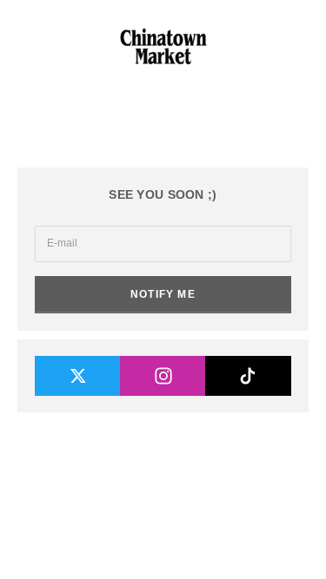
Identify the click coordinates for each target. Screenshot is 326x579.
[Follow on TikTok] (248, 376)
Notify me (163, 294)
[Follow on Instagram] (163, 376)
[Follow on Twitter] (78, 376)
